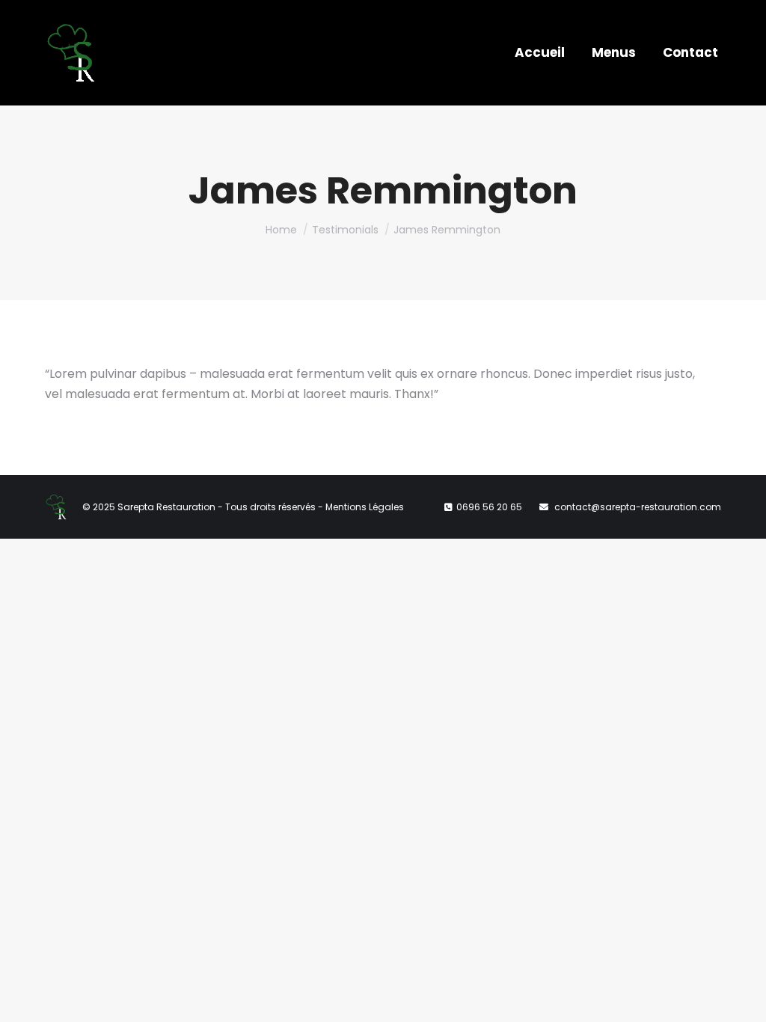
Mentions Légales (364, 507)
